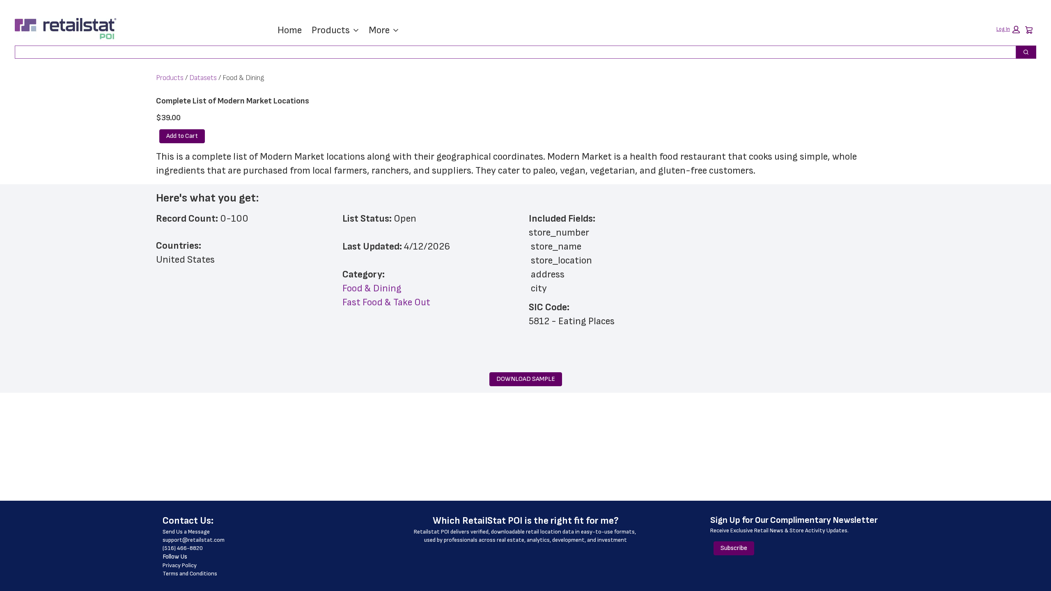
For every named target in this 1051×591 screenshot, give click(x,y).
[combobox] (512, 52)
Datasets (203, 77)
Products (331, 30)
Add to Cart (182, 136)
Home (290, 30)
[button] (1008, 29)
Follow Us (175, 557)
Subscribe (734, 548)
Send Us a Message (186, 531)
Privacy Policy (180, 565)
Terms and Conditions (190, 573)
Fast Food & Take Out (386, 302)
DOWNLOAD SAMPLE (525, 379)
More (379, 30)
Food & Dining (372, 288)
